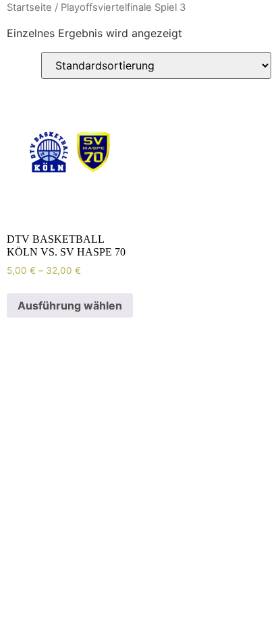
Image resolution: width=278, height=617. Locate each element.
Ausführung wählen (70, 305)
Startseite (29, 7)
